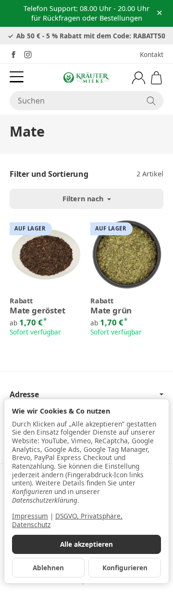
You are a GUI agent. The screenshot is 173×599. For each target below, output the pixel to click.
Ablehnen (48, 567)
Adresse (24, 394)
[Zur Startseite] (86, 77)
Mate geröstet (37, 311)
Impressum (30, 515)
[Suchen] (151, 100)
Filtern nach (83, 198)
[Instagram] (28, 54)
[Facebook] (13, 54)
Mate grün (111, 311)
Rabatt (21, 301)
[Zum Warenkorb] (156, 78)
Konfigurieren (125, 567)
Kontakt (151, 54)
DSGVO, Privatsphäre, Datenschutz (67, 520)
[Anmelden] (139, 78)
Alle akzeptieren (86, 544)
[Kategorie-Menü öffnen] (17, 77)
